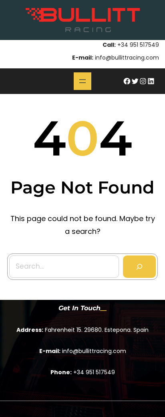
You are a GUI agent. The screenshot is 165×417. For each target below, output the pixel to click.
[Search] (139, 266)
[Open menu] (82, 81)
